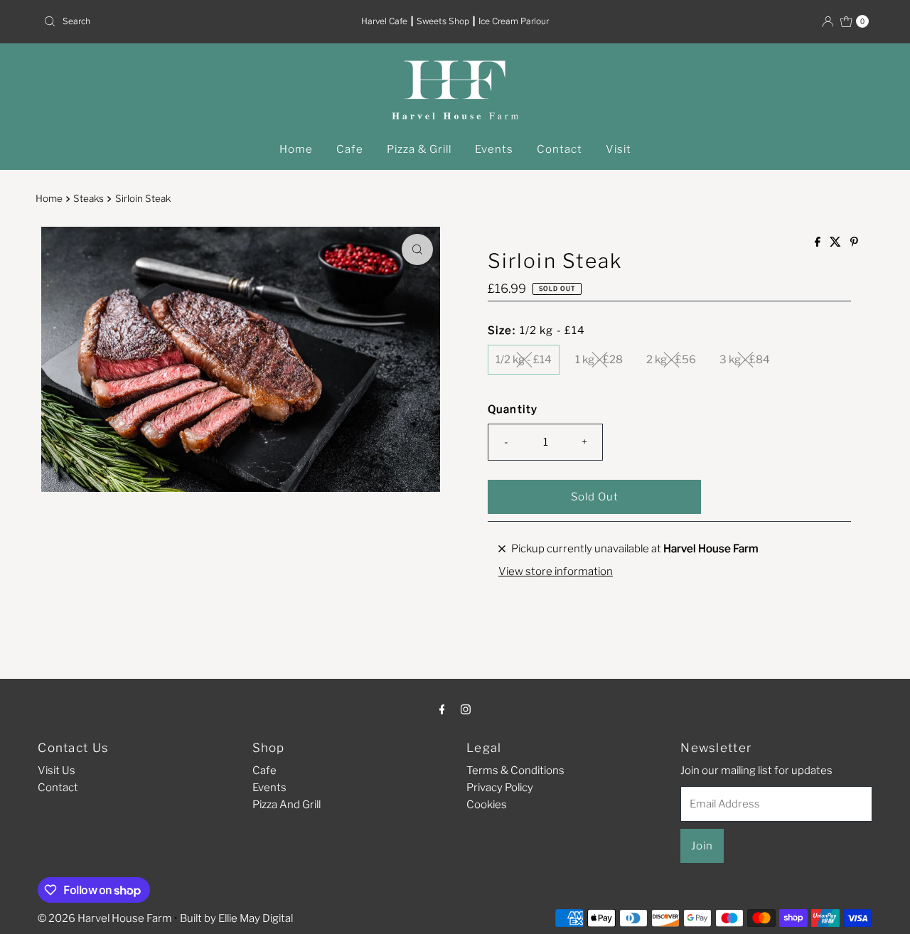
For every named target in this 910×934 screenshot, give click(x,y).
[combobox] (173, 21)
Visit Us (56, 770)
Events (494, 149)
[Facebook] (442, 708)
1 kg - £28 (599, 359)
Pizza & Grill (419, 149)
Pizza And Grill (286, 804)
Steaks (88, 198)
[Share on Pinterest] (854, 242)
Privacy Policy (499, 787)
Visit (618, 149)
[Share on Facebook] (819, 242)
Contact (559, 149)
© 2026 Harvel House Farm (105, 918)
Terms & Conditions (515, 770)
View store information (555, 571)
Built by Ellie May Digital (236, 918)
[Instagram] (466, 708)
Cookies (486, 804)
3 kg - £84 (744, 359)
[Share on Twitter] (836, 242)
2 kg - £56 (671, 359)
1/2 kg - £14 (524, 359)
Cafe (349, 149)
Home (296, 149)
